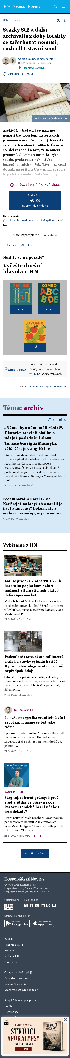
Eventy (8, 1006)
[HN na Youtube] (54, 905)
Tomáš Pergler (45, 58)
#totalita (26, 245)
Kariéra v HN (11, 956)
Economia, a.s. (28, 884)
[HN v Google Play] (17, 923)
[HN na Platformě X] (26, 905)
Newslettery (11, 1012)
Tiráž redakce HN (14, 945)
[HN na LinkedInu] (43, 905)
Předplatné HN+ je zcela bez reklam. (48, 386)
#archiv (11, 245)
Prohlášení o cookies (16, 978)
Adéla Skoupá (26, 58)
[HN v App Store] (43, 923)
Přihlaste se (50, 235)
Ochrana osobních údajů (18, 972)
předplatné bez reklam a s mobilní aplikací (29, 220)
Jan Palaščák (23, 710)
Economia (10, 950)
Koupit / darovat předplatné (20, 1000)
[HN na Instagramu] (37, 905)
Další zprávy (35, 853)
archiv (33, 408)
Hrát (21, 309)
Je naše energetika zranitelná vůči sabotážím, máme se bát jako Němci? (34, 722)
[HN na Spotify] (48, 905)
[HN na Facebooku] (31, 905)
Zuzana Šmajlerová (52, 118)
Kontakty (9, 939)
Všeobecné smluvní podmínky (21, 990)
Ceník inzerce (11, 962)
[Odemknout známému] (65, 20)
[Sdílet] (58, 20)
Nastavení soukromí (15, 984)
